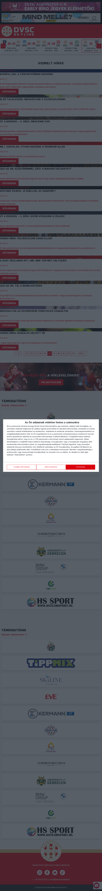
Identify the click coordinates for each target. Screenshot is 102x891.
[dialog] (51, 445)
